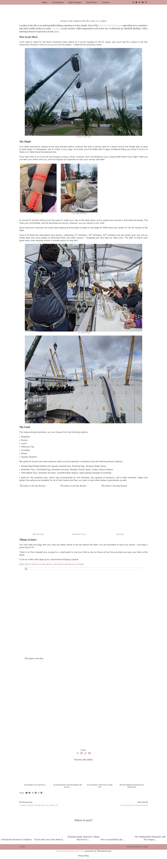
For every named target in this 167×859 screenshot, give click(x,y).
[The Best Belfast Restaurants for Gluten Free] (131, 772)
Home (44, 2)
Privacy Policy (83, 856)
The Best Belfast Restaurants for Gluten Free (131, 786)
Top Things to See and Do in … (35, 785)
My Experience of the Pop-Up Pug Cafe (99, 786)
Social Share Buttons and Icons (70, 851)
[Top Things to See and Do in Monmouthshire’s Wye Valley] (35, 772)
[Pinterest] (136, 2)
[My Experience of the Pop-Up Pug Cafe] (99, 772)
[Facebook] (143, 2)
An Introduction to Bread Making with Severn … (67, 786)
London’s (56, 28)
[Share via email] (26, 793)
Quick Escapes (74, 2)
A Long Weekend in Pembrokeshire (134, 803)
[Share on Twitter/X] (32, 793)
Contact (105, 2)
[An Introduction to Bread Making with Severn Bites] (67, 772)
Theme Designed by (137, 846)
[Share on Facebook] (29, 793)
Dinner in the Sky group (110, 25)
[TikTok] (139, 2)
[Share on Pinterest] (35, 793)
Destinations (58, 2)
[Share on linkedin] (41, 793)
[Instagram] (133, 2)
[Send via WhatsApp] (38, 793)
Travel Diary (91, 2)
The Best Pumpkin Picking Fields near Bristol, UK (38, 803)
